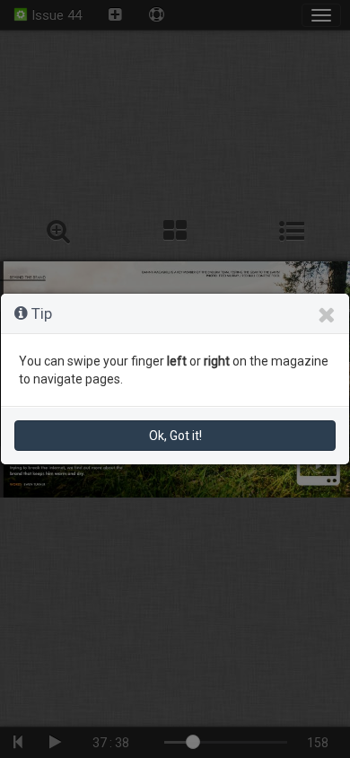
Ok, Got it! (175, 435)
